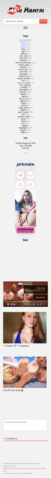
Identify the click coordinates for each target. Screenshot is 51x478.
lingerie (24, 110)
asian (23, 42)
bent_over (23, 58)
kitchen (24, 105)
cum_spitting (24, 85)
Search (43, 21)
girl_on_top (23, 98)
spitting (25, 125)
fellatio (23, 94)
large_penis (24, 107)
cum (23, 80)
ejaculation (23, 89)
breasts (23, 67)
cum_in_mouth (23, 83)
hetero (23, 103)
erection (23, 92)
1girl (23, 51)
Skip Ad (39, 297)
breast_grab (24, 65)
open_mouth (23, 112)
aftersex (24, 53)
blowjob (23, 60)
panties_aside (24, 116)
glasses (23, 101)
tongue (23, 130)
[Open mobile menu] (25, 28)
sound (23, 44)
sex (23, 123)
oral (23, 114)
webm (23, 47)
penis (23, 119)
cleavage (23, 74)
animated (23, 40)
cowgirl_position (23, 78)
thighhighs (23, 128)
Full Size (25, 148)
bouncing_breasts (23, 62)
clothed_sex (24, 76)
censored (23, 71)
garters (25, 96)
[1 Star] (25, 153)
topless (24, 132)
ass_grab (24, 56)
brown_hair (23, 69)
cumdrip (23, 87)
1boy (23, 49)
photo (23, 121)
